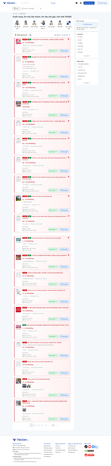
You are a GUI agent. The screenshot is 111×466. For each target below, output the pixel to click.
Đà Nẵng (80, 43)
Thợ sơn (80, 67)
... (49, 425)
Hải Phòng (80, 46)
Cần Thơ (80, 49)
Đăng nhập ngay (89, 3)
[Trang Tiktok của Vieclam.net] (86, 446)
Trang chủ (15, 13)
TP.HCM (80, 37)
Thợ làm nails (81, 70)
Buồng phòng (81, 76)
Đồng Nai (80, 52)
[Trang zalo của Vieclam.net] (96, 446)
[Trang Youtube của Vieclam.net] (89, 446)
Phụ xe (80, 79)
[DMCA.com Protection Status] (91, 451)
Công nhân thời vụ (82, 73)
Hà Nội (79, 40)
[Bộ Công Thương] (91, 455)
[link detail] (42, 46)
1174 (53, 425)
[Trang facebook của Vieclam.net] (93, 446)
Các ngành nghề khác (83, 64)
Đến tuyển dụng (102, 3)
